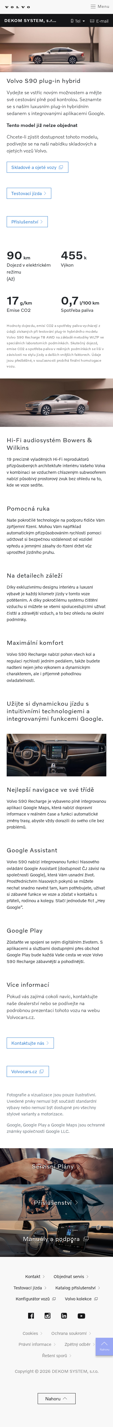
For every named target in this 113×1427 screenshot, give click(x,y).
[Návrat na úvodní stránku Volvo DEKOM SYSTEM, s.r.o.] (17, 7)
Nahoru (104, 1349)
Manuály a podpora (53, 1238)
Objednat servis (69, 1276)
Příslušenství (54, 1202)
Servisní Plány (54, 1166)
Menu (103, 6)
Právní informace (35, 1344)
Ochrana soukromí (69, 1333)
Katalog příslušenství (75, 1287)
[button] (76, 21)
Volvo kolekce (78, 1298)
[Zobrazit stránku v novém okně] (31, 1316)
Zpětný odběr (77, 1344)
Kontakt (32, 1276)
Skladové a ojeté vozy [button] (35, 167)
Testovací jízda (28, 1287)
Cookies (30, 1333)
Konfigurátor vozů (33, 1298)
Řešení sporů (54, 1355)
